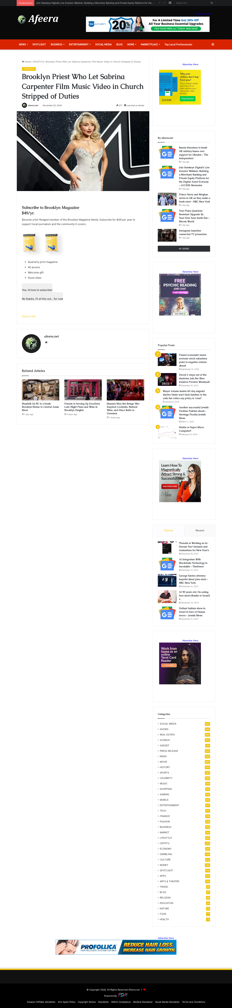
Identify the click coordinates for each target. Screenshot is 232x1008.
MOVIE (163, 761)
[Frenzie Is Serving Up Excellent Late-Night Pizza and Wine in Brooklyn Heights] (83, 389)
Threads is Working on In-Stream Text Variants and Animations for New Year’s (194, 547)
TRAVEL (164, 886)
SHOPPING (166, 789)
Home (27, 61)
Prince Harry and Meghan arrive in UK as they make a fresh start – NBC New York (194, 198)
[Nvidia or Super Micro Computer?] (167, 432)
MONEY (164, 865)
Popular (168, 530)
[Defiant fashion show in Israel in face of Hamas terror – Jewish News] (167, 613)
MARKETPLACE (149, 44)
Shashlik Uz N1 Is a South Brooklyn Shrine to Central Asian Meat (40, 407)
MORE (130, 44)
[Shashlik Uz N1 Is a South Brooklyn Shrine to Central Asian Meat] (40, 389)
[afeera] (38, 19)
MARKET (164, 832)
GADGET (164, 745)
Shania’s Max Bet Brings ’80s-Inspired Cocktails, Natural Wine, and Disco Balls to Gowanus (123, 408)
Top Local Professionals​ (178, 44)
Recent (200, 530)
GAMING (164, 794)
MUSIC (163, 783)
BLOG (119, 44)
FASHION (165, 821)
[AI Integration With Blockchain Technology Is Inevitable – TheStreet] (167, 564)
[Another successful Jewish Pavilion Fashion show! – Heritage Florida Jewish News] (167, 412)
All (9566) (184, 248)
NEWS (22, 44)
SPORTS (164, 772)
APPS (163, 876)
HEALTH (164, 919)
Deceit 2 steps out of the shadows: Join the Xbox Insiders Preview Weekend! (194, 378)
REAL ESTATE (167, 734)
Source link (28, 316)
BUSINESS (56, 44)
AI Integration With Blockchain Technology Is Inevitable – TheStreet (193, 563)
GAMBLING (166, 854)
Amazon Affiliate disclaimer (41, 1002)
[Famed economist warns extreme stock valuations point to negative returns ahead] (167, 359)
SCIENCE (165, 740)
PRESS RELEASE (169, 751)
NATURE (164, 908)
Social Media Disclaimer (167, 1002)
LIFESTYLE (38, 61)
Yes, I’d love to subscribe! (37, 290)
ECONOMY (166, 848)
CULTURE (165, 859)
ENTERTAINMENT (79, 44)
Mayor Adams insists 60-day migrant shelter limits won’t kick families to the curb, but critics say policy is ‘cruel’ (185, 395)
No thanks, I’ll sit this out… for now (42, 298)
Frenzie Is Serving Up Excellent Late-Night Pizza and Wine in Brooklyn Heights (82, 407)
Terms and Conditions (193, 1002)
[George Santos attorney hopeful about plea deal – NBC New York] (167, 580)
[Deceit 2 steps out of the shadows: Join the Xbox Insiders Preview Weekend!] (167, 379)
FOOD (163, 914)
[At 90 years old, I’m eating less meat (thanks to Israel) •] (167, 596)
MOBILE (164, 799)
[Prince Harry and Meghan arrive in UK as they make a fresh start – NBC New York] (167, 199)
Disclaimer (103, 1002)
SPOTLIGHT (39, 44)
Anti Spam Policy (66, 1002)
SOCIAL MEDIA (103, 44)
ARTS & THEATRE (169, 881)
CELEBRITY (166, 778)
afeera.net (33, 105)
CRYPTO (164, 843)
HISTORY (165, 767)
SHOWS (164, 729)
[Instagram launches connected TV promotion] (167, 235)
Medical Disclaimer (143, 1002)
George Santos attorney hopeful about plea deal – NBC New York (193, 579)
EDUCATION (166, 903)
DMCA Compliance (121, 1002)
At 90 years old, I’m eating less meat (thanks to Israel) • (194, 595)
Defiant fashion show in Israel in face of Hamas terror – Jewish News (192, 612)
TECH (163, 810)
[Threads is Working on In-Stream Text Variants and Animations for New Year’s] (167, 547)
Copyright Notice (87, 1002)
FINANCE (165, 816)
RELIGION (165, 897)
